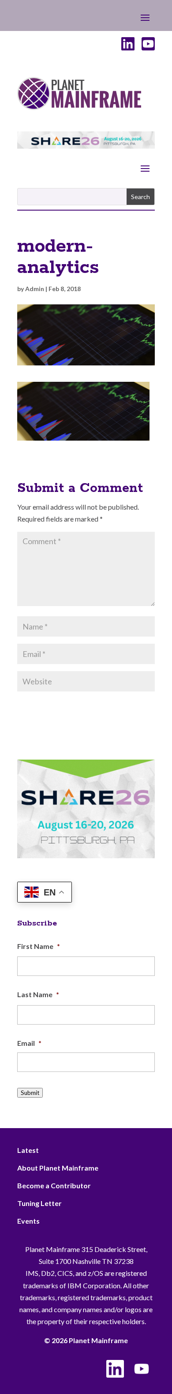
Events (28, 1221)
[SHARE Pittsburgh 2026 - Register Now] (86, 855)
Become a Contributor (54, 1185)
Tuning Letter (39, 1203)
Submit (30, 1092)
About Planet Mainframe (57, 1168)
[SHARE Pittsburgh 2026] (86, 146)
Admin (34, 288)
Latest (28, 1150)
